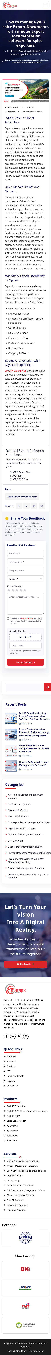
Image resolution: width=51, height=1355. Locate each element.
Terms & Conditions (17, 1351)
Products (11, 1061)
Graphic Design (14, 1175)
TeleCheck (12, 1135)
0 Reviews (11, 111)
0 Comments (29, 107)
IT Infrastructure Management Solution (26, 1190)
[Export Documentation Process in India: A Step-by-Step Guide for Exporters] (11, 735)
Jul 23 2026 (26, 723)
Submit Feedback (24, 662)
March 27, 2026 (13, 107)
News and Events (15, 1076)
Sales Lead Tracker (16, 1121)
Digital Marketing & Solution (21, 1195)
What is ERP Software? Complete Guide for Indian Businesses (34, 748)
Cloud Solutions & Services (20, 1185)
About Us (11, 1056)
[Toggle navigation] (45, 5)
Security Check (17, 631)
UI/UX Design (13, 1180)
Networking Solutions (17, 1205)
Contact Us (12, 1085)
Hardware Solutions (16, 1210)
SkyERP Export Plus (20, 472)
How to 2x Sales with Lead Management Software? (33, 764)
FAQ (9, 1071)
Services (11, 1066)
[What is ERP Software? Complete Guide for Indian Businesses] (11, 751)
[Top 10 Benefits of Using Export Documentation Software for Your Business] (11, 718)
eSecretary (12, 1130)
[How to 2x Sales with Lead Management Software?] (11, 766)
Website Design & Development (22, 1166)
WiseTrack (12, 1140)
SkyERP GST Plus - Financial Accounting (27, 1111)
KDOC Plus (15, 475)
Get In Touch (24, 964)
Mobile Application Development (23, 1161)
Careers (11, 1081)
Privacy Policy (27, 618)
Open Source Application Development (26, 1170)
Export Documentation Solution (31, 111)
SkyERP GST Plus (19, 479)
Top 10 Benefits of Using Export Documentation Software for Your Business (34, 716)
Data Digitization (15, 1200)
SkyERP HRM (13, 1116)
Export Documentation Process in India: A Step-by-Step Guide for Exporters (34, 732)
